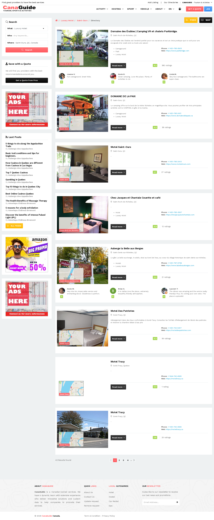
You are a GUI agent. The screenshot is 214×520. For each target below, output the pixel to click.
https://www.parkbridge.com (177, 51)
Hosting (116, 9)
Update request (91, 501)
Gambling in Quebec (16, 179)
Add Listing (153, 2)
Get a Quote (194, 9)
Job (208, 9)
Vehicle (144, 9)
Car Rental (114, 501)
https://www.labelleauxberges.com (180, 265)
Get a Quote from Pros (27, 80)
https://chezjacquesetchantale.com (180, 215)
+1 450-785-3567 (175, 212)
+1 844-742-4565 (174, 376)
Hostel (112, 497)
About (159, 9)
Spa (110, 506)
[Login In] (180, 9)
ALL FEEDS (15, 226)
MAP (207, 20)
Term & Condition (92, 516)
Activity (101, 9)
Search (28, 50)
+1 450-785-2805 (175, 48)
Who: (9, 35)
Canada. (51, 516)
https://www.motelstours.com (178, 164)
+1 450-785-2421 (174, 113)
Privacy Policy (108, 516)
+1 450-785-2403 (175, 162)
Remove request (91, 506)
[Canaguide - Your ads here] (27, 109)
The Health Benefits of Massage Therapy (26, 201)
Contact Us (89, 497)
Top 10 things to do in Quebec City (23, 186)
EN (170, 9)
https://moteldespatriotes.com (178, 330)
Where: (10, 43)
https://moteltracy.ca (174, 379)
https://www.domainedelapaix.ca (179, 116)
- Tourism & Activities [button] (196, 2)
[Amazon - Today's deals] (27, 254)
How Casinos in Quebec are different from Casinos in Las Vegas (24, 164)
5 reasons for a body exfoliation (22, 208)
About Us (88, 492)
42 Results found (63, 460)
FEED (192, 20)
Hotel (111, 492)
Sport (130, 9)
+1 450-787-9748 (175, 263)
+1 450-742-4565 (174, 427)
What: (10, 28)
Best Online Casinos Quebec (20, 193)
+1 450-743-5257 (174, 328)
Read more (117, 65)
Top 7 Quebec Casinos (17, 172)
